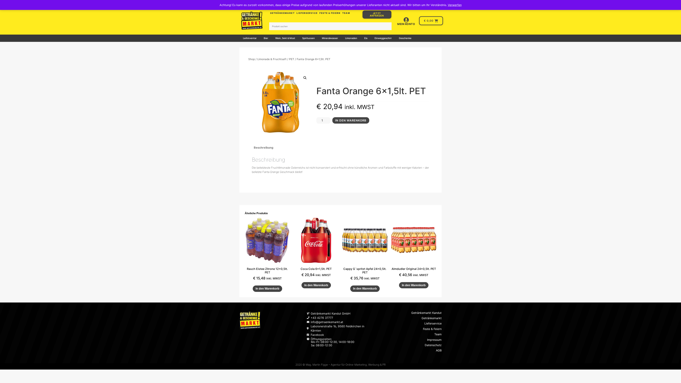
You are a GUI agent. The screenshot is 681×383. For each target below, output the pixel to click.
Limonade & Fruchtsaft (272, 59)
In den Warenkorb (350, 120)
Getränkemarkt (282, 13)
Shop (251, 59)
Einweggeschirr (383, 38)
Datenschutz (433, 345)
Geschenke (405, 38)
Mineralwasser (330, 38)
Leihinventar (250, 38)
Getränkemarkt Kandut (426, 313)
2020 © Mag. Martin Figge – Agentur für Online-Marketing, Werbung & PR (340, 364)
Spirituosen (308, 38)
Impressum (434, 340)
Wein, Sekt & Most (285, 38)
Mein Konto (406, 24)
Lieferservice (307, 13)
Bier (266, 38)
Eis (365, 38)
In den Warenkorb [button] (267, 288)
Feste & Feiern (329, 13)
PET (291, 59)
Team (346, 13)
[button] (305, 78)
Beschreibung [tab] (263, 147)
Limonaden (351, 38)
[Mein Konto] (406, 20)
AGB (439, 350)
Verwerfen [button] (455, 5)
